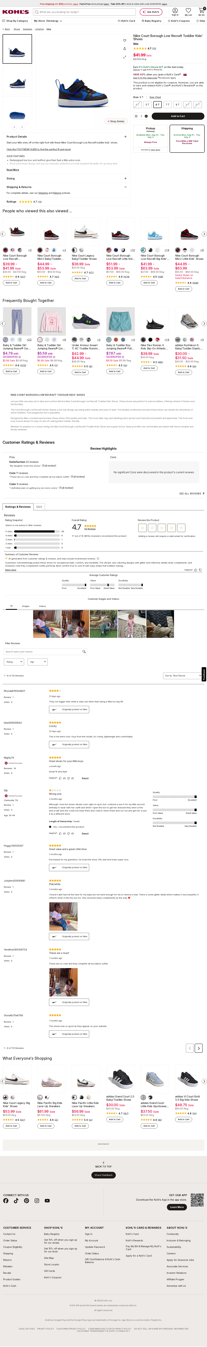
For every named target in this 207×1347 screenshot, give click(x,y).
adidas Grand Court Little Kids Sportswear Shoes (154, 1104)
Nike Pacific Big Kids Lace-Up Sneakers (49, 1104)
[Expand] (124, 57)
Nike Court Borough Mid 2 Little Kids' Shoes (189, 257)
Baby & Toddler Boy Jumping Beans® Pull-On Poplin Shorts (119, 347)
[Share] (124, 48)
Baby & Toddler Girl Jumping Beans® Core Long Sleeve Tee (50, 347)
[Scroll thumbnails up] (14, 127)
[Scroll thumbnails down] (22, 127)
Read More (13, 169)
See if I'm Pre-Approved (145, 78)
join (145, 69)
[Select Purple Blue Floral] (5, 339)
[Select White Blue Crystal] (81, 250)
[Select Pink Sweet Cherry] (40, 339)
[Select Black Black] (143, 339)
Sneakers (27, 29)
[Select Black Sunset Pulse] (47, 250)
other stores (155, 150)
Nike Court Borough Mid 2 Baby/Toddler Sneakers (49, 257)
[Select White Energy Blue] (143, 250)
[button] (144, 48)
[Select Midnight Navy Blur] (74, 339)
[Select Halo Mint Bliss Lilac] (184, 339)
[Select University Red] (157, 339)
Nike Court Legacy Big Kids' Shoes (16, 1104)
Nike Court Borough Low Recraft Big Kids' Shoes (154, 257)
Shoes (17, 29)
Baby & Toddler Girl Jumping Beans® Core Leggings (16, 347)
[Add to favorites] (124, 40)
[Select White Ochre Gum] (5, 1097)
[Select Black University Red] (5, 250)
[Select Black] (150, 1097)
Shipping (187, 128)
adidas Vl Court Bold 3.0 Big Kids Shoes (187, 1098)
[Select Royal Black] (116, 250)
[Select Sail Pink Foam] (40, 1097)
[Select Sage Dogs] (47, 339)
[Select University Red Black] (184, 250)
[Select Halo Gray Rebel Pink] (81, 339)
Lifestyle (39, 29)
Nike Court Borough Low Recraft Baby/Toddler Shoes (15, 257)
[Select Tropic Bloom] (192, 339)
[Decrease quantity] (136, 116)
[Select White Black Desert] (74, 250)
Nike (49, 29)
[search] (37, 12)
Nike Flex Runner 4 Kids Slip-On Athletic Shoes (153, 347)
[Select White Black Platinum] (47, 1097)
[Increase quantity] (146, 116)
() (22, 277)
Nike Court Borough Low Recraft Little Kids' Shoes (120, 257)
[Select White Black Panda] (123, 250)
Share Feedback (104, 1175)
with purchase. (59, 4)
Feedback (204, 674)
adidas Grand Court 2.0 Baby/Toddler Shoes (120, 1098)
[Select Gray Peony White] (12, 1097)
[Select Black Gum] (81, 1097)
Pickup (150, 128)
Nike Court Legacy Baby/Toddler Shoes (84, 257)
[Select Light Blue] (108, 339)
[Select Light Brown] (177, 339)
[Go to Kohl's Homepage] (16, 12)
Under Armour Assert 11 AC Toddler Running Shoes (85, 347)
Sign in (136, 69)
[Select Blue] (123, 339)
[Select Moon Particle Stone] (19, 250)
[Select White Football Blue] (54, 250)
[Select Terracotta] (116, 339)
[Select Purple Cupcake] (54, 339)
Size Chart (155, 97)
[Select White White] (192, 250)
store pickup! (94, 4)
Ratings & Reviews (18, 506)
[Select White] (157, 250)
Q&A (39, 506)
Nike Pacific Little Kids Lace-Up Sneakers (85, 1104)
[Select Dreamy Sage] (19, 339)
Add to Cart (11, 282)
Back (8, 29)
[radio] (150, 138)
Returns (57, 193)
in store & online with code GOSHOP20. (138, 4)
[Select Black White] (88, 339)
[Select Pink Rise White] (12, 250)
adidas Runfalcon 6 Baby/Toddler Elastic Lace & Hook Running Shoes (188, 347)
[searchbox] (84, 12)
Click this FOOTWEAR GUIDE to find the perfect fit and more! (39, 149)
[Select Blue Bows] (12, 339)
